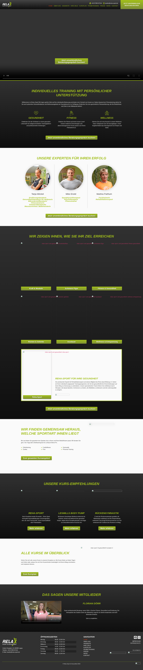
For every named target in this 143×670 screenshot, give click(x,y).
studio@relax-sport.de (111, 3)
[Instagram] (139, 637)
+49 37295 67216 (96, 3)
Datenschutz (135, 643)
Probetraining (93, 6)
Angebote (66, 6)
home (51, 6)
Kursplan (83, 6)
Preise (102, 6)
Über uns (57, 6)
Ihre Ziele (74, 6)
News (108, 6)
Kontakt (115, 6)
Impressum (136, 641)
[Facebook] (135, 637)
